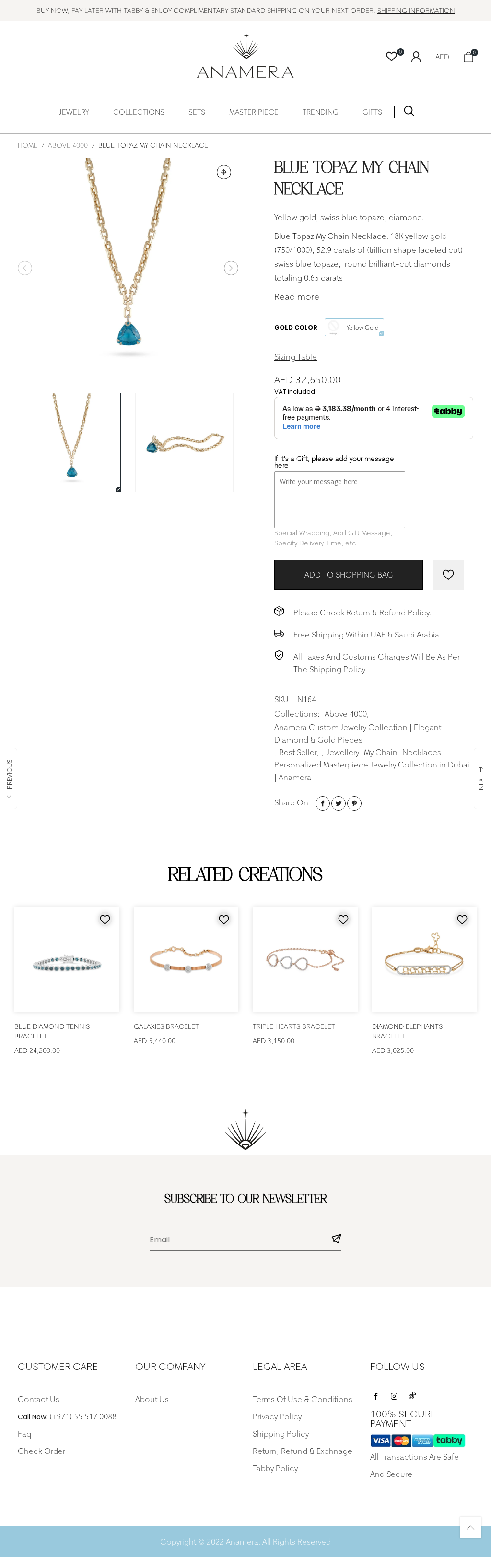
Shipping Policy (281, 1433)
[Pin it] (354, 803)
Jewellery (343, 752)
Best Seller (298, 752)
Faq (24, 1433)
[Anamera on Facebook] (376, 1394)
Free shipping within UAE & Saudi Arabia (366, 634)
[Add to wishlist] (448, 575)
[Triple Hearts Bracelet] (305, 959)
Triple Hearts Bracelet (294, 1026)
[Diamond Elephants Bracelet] (424, 959)
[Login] (423, 55)
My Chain (380, 752)
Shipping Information (416, 10)
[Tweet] (338, 803)
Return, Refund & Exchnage (302, 1451)
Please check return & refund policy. (362, 612)
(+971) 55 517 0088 (83, 1416)
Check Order (41, 1451)
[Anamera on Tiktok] (412, 1394)
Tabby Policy (275, 1468)
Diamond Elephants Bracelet (407, 1031)
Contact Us (38, 1399)
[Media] (224, 172)
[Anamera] (245, 55)
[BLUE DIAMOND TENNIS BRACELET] (66, 959)
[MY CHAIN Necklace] (128, 268)
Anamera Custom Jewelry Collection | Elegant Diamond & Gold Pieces (357, 733)
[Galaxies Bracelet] (186, 959)
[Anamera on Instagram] (394, 1394)
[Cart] (468, 56)
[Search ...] (409, 113)
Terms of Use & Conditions (302, 1399)
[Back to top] (470, 1527)
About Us (152, 1399)
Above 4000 (346, 713)
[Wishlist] (391, 57)
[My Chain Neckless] (184, 442)
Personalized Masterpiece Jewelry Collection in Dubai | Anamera (371, 770)
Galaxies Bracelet (166, 1026)
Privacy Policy (277, 1416)
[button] (25, 268)
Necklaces (421, 752)
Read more (296, 297)
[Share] (323, 803)
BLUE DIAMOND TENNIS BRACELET (52, 1031)
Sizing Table (295, 357)
